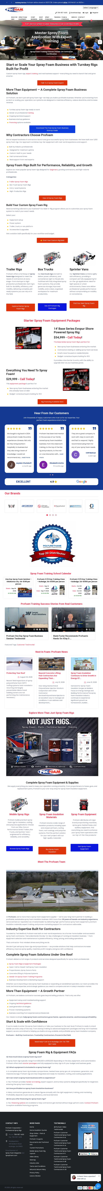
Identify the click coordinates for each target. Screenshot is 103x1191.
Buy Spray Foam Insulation (52, 850)
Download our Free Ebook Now (51, 55)
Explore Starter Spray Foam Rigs (20, 307)
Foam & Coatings (65, 18)
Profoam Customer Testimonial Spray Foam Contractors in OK (62, 1167)
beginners (53, 169)
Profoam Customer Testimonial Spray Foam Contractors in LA (62, 1143)
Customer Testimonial (25, 645)
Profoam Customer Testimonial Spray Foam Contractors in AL (62, 1135)
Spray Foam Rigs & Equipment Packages (25, 964)
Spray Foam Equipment (23, 18)
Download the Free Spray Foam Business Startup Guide (52, 129)
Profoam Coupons (36, 1139)
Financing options (18, 1103)
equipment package (18, 383)
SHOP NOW (41, 18)
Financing (13, 122)
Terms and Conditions (37, 1166)
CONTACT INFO (12, 1123)
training (31, 113)
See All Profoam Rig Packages (52, 307)
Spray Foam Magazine (13, 1153)
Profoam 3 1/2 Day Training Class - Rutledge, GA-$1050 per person (51, 580)
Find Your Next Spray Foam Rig (83, 304)
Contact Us (81, 18)
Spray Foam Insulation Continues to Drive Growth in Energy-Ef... (83, 675)
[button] (3, 42)
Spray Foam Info (49, 18)
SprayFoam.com (11, 1155)
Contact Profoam (91, 1103)
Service (74, 17)
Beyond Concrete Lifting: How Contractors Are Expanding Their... (50, 675)
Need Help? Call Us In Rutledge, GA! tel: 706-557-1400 (52, 1043)
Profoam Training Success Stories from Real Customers (51, 603)
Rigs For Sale (14, 18)
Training (57, 17)
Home (32, 1127)
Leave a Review (35, 1176)
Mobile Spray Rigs (19, 814)
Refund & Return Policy (38, 1169)
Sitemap (33, 1160)
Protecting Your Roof (15, 673)
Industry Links (34, 1163)
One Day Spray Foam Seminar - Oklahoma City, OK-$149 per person (18, 581)
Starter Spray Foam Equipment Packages (52, 320)
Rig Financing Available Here (52, 402)
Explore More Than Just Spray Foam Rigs (51, 712)
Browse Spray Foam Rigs (19, 848)
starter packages (30, 1063)
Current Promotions (37, 1148)
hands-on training (33, 1082)
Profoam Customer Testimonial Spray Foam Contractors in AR (62, 1159)
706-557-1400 (19, 1134)
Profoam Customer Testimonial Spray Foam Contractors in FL (62, 1151)
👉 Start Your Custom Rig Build (52, 240)
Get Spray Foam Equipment (84, 847)
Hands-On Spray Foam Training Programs (25, 977)
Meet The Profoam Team (51, 861)
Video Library (34, 1157)
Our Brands (12, 493)
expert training (32, 73)
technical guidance (23, 1003)
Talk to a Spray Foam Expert (52, 83)
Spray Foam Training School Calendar (50, 573)
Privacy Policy (34, 1173)
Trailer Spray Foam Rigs (18, 182)
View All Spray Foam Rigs (52, 198)
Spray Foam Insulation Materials (51, 816)
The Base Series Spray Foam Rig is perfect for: (72, 342)
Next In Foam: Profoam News (51, 651)
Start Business (34, 18)
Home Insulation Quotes (38, 1130)
